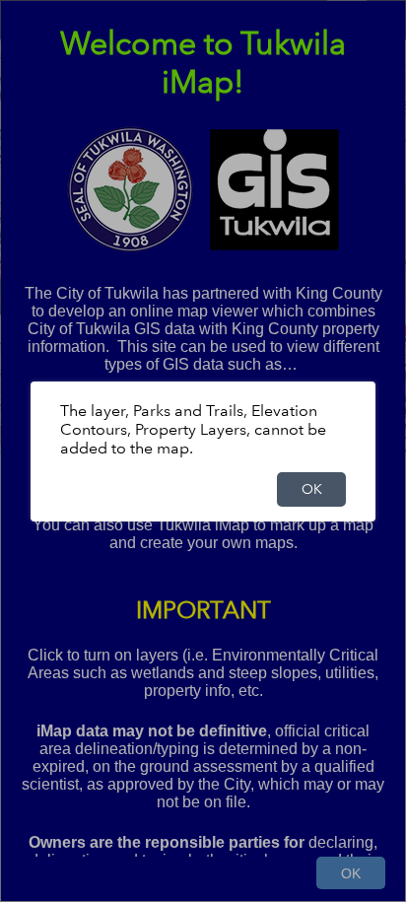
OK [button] (312, 489)
